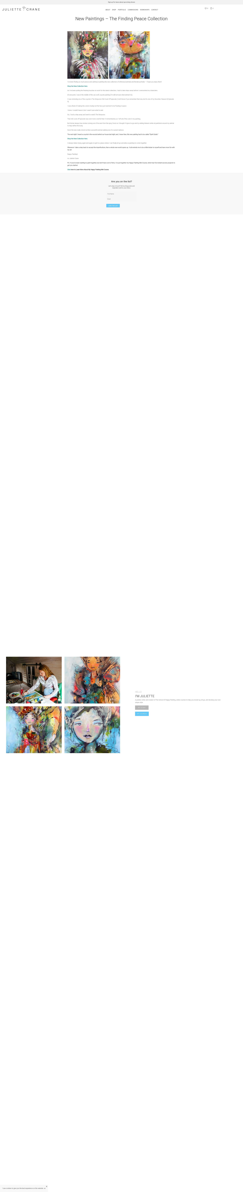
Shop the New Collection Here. (77, 86)
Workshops (144, 10)
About (107, 10)
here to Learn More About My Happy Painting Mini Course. (88, 169)
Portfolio (122, 10)
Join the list (113, 206)
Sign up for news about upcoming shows (121, 2)
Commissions (133, 10)
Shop (114, 10)
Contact (154, 10)
